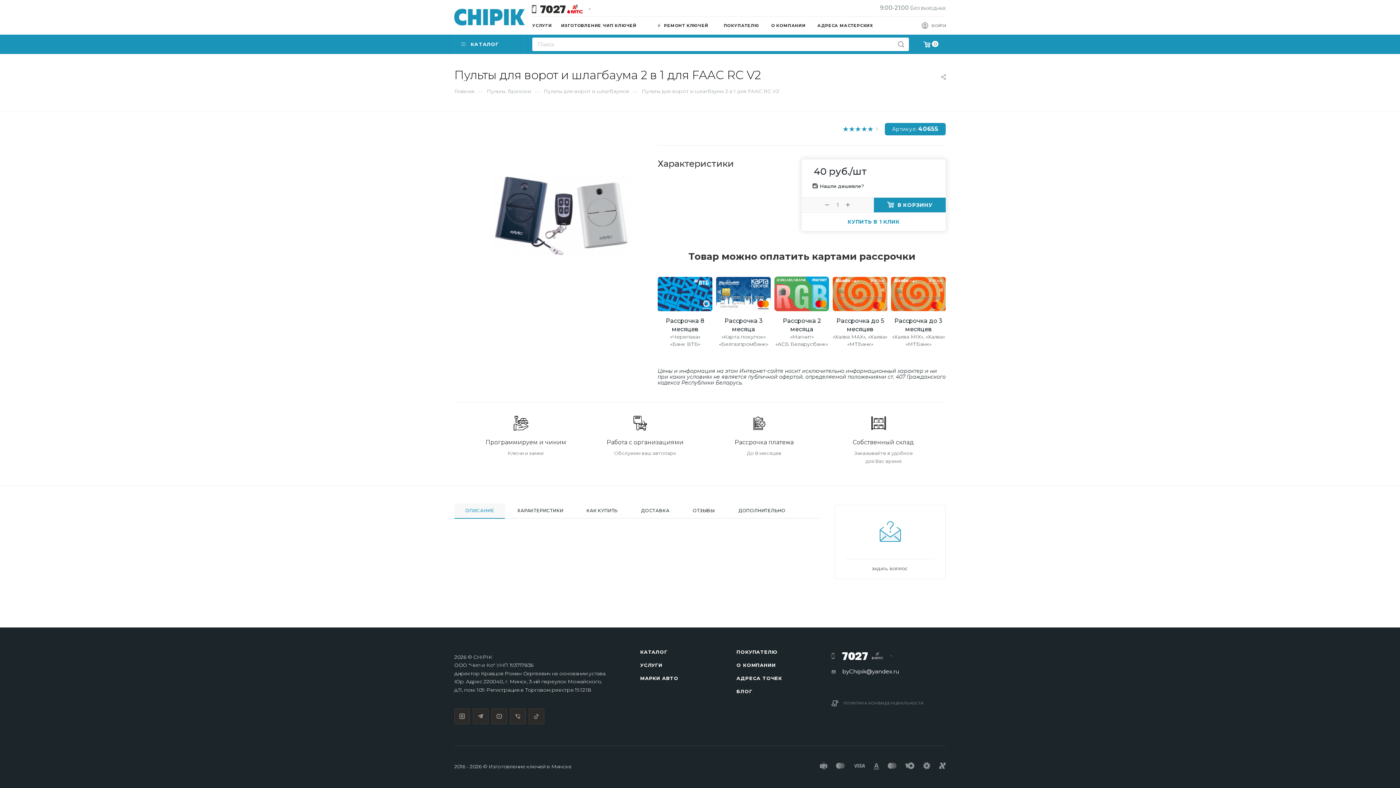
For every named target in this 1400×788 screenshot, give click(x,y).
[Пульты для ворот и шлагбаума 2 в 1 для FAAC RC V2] (561, 215)
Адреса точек (759, 678)
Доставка (655, 510)
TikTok (536, 716)
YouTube (499, 716)
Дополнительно (762, 510)
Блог (744, 691)
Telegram (481, 716)
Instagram (462, 716)
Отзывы (704, 510)
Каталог (654, 652)
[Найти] (901, 44)
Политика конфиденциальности (883, 703)
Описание (479, 510)
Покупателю (756, 652)
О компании (755, 665)
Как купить (602, 510)
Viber (518, 716)
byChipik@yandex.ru (870, 671)
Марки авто (659, 678)
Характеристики (540, 510)
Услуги (651, 665)
